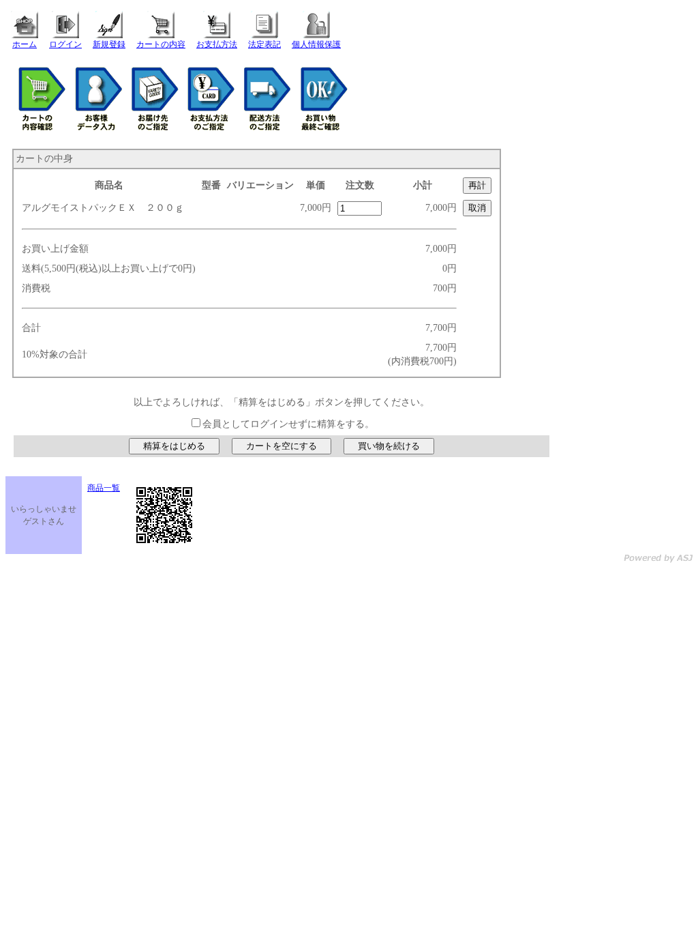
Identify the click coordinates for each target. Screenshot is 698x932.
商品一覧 (103, 488)
